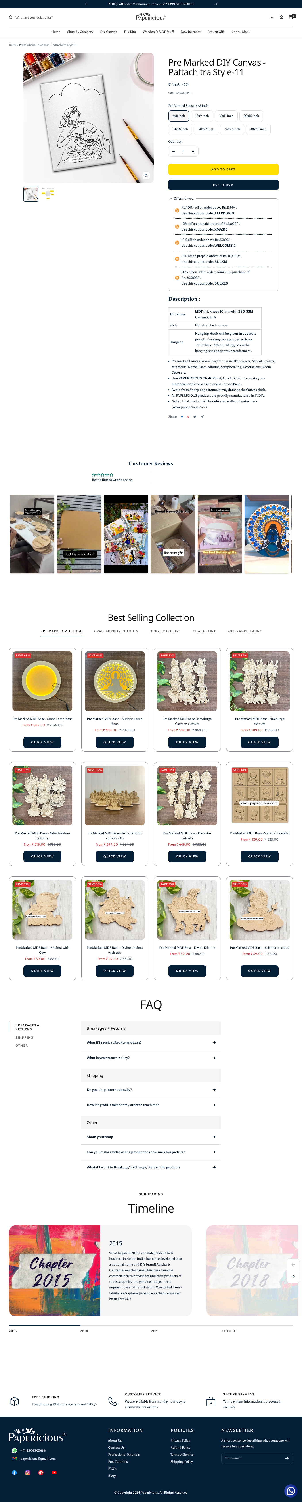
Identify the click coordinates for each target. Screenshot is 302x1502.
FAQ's (112, 1469)
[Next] (293, 1277)
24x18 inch (180, 129)
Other (21, 1046)
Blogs (112, 1476)
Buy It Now (223, 184)
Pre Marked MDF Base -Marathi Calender (260, 833)
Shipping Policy (181, 1462)
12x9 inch (202, 116)
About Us (115, 1440)
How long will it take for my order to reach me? (123, 1105)
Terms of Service (181, 1455)
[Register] (287, 1458)
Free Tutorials (118, 1462)
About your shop (100, 1137)
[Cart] (291, 17)
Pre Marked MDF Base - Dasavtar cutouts (187, 835)
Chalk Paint (204, 631)
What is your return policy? (108, 1058)
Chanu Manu (241, 32)
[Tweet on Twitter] (195, 416)
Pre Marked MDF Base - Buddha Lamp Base (115, 721)
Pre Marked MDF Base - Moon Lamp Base (42, 719)
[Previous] (293, 1264)
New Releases (191, 32)
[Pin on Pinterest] (188, 416)
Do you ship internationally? (109, 1090)
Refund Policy (180, 1447)
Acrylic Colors (165, 631)
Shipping (24, 1037)
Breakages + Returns (27, 1027)
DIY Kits (130, 32)
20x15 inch (251, 116)
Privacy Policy (180, 1440)
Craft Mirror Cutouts (116, 631)
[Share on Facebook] (182, 416)
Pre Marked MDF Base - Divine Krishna (187, 948)
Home (55, 32)
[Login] (281, 17)
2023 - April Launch (246, 631)
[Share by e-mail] (202, 416)
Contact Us (116, 1447)
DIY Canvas (108, 32)
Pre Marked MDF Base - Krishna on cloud (259, 948)
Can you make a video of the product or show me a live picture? (136, 1152)
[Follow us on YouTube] (54, 1472)
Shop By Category (80, 32)
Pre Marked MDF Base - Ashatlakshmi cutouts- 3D (114, 835)
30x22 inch (206, 129)
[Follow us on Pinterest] (40, 1472)
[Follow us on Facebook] (14, 1472)
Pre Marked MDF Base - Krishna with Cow (42, 950)
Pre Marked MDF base (61, 631)
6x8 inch (178, 116)
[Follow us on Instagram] (27, 1472)
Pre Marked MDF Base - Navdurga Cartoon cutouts (187, 721)
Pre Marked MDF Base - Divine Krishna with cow (115, 950)
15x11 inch (226, 116)
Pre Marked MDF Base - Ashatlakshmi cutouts (42, 835)
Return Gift (216, 32)
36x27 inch (232, 129)
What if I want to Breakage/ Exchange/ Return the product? (133, 1167)
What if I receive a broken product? (114, 1042)
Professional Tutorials (124, 1455)
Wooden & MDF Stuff (158, 32)
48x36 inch (258, 129)
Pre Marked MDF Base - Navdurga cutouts (259, 721)
